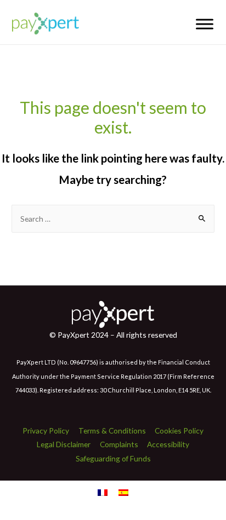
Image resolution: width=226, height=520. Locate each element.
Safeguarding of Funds (113, 458)
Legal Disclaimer (64, 444)
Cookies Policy (179, 430)
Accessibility (168, 444)
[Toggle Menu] (204, 24)
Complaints (119, 444)
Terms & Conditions (112, 430)
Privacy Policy (45, 430)
